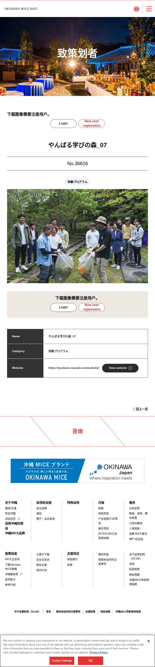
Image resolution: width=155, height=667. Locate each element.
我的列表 (103, 554)
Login (63, 123)
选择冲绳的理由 (14, 526)
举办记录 (41, 564)
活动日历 (10, 518)
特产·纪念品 (136, 538)
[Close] (148, 641)
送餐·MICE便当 (138, 533)
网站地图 (134, 574)
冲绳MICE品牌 (15, 533)
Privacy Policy (99, 652)
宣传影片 (10, 579)
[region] (77, 651)
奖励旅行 (72, 559)
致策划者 (11, 553)
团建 (101, 508)
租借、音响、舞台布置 (138, 515)
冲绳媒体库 (11, 574)
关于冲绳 (11, 502)
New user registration (92, 123)
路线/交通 (10, 508)
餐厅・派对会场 (45, 518)
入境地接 (134, 528)
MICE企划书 (12, 559)
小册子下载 (42, 554)
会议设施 (41, 508)
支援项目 (73, 553)
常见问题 (10, 513)
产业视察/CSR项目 (108, 520)
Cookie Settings (62, 660)
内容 (101, 502)
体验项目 (103, 513)
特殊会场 (73, 502)
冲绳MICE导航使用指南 (139, 582)
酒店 (39, 513)
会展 (69, 564)
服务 (132, 502)
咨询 (131, 563)
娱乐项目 (103, 528)
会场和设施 (43, 502)
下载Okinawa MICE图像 (12, 566)
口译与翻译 (135, 523)
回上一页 (142, 409)
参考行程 (10, 584)
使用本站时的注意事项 (107, 561)
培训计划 (41, 570)
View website (118, 367)
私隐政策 (134, 569)
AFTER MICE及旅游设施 (107, 535)
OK (90, 660)
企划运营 (134, 508)
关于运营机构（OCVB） (137, 556)
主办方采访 (42, 559)
